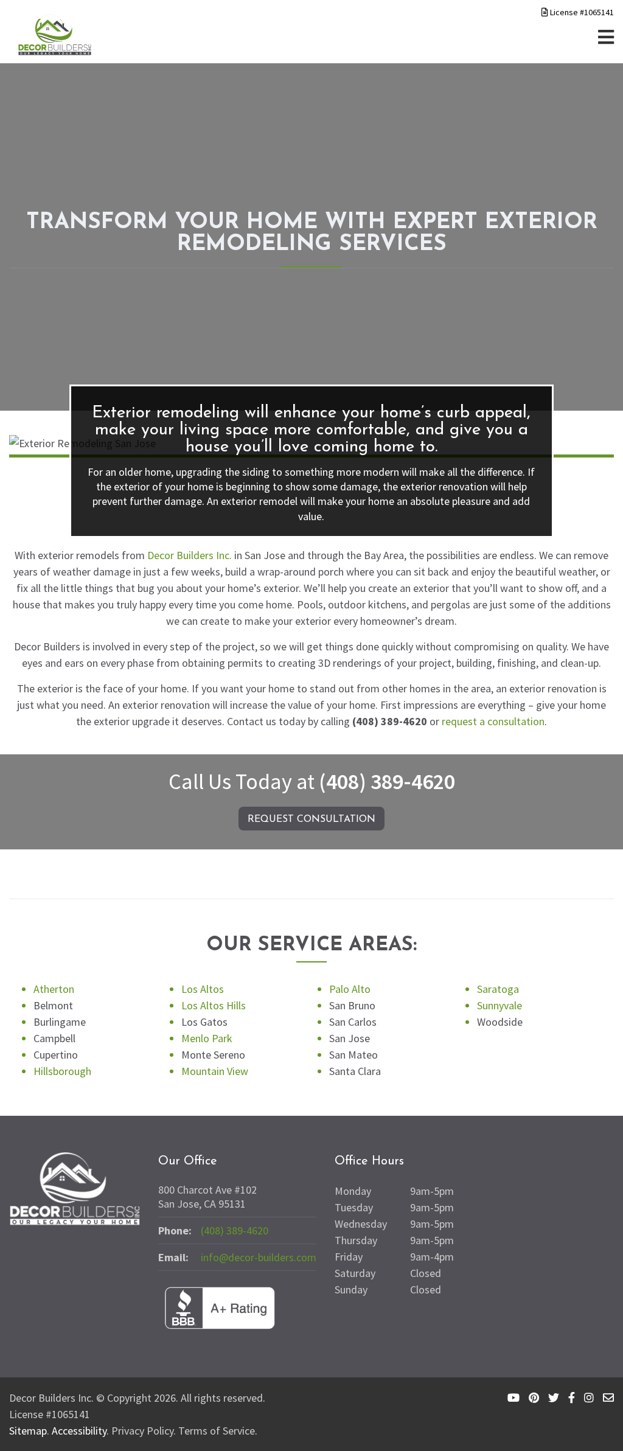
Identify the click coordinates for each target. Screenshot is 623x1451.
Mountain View (214, 1071)
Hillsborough (62, 1071)
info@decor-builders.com (258, 1257)
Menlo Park (206, 1038)
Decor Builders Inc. (189, 555)
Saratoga (498, 989)
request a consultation (493, 721)
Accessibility (79, 1431)
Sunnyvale (499, 1005)
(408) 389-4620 (387, 781)
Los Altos (202, 989)
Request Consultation (311, 819)
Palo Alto (350, 989)
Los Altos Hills (213, 1005)
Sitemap (28, 1431)
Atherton (53, 989)
